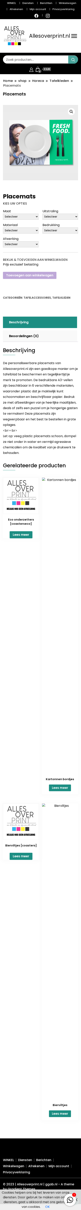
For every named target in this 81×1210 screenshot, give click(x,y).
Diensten (28, 3)
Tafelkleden (61, 298)
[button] (71, 111)
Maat (7, 211)
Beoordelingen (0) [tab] (24, 336)
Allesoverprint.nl (49, 35)
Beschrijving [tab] (19, 322)
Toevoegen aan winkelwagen (29, 275)
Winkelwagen (67, 3)
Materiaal (10, 225)
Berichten (46, 3)
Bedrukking (51, 225)
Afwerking (10, 239)
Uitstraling (50, 211)
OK (47, 1206)
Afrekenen (16, 9)
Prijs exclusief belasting (20, 264)
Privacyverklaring (63, 9)
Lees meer (21, 534)
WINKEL (11, 3)
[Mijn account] (31, 69)
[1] (70, 1199)
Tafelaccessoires (37, 298)
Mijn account (38, 9)
